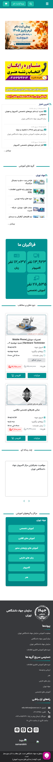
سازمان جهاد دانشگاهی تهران (40, 644)
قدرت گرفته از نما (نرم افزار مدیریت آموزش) (26, 759)
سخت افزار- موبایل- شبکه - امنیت (21, 209)
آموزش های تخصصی (42, 691)
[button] (44, 34)
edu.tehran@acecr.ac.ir (31, 707)
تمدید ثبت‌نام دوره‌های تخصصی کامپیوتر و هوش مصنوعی (25, 113)
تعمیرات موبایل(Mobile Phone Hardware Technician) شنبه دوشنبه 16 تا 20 (26, 343)
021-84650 (37, 712)
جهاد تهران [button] (41, 520)
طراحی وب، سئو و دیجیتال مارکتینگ (21, 182)
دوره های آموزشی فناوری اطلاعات (38, 649)
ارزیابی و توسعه (44, 669)
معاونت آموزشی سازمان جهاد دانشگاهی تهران (34, 633)
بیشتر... (7, 150)
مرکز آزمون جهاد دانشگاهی (40, 638)
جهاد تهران (46, 686)
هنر (49, 675)
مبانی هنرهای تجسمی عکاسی (26, 410)
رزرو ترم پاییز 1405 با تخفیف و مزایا (30, 129)
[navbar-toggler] (47, 4)
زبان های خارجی (44, 680)
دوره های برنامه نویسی (23, 198)
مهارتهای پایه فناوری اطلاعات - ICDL (20, 191)
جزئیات (37, 375)
